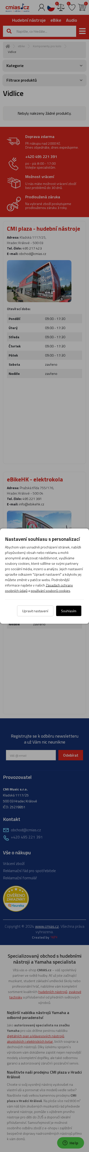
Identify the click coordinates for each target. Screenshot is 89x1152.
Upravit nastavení (35, 610)
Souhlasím (68, 610)
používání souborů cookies (50, 590)
